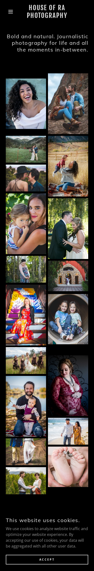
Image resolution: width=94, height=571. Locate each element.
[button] (7, 11)
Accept (47, 559)
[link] (47, 12)
